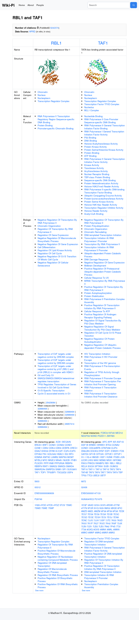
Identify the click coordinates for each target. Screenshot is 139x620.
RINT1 (46, 466)
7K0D (119, 520)
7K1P (90, 523)
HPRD (32, 31)
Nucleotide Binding (93, 116)
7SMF (51, 508)
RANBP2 (99, 463)
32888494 (42, 408)
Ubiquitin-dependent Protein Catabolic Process (102, 255)
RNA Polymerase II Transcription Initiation (100, 389)
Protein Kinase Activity (95, 146)
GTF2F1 (118, 454)
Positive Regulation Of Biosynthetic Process (55, 579)
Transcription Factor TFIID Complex (101, 104)
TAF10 (84, 469)
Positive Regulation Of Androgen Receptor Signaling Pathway (100, 316)
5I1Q (96, 508)
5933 (37, 481)
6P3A (115, 511)
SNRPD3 (50, 469)
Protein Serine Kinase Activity (99, 201)
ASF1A (120, 441)
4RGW (109, 505)
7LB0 (83, 526)
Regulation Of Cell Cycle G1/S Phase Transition (102, 334)
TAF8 (109, 472)
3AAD (90, 505)
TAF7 (103, 472)
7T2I (118, 526)
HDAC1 (60, 454)
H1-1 (83, 457)
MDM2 (102, 460)
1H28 (37, 505)
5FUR (90, 508)
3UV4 (97, 505)
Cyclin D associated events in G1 (54, 393)
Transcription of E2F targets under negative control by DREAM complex (56, 355)
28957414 (69, 423)
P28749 (38, 499)
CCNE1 (38, 447)
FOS (122, 451)
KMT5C (46, 457)
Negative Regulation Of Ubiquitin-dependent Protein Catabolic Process (102, 346)
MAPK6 (63, 457)
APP (110, 441)
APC (104, 441)
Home (22, 5)
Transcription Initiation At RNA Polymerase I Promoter (99, 239)
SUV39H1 (72, 469)
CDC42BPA (95, 447)
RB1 (107, 463)
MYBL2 (38, 460)
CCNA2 (60, 444)
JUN (122, 457)
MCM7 (70, 457)
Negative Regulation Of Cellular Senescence (53, 264)
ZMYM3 (110, 435)
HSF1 (103, 457)
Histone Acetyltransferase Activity (101, 143)
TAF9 (115, 472)
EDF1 (107, 451)
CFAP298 (106, 447)
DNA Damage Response (96, 259)
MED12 (119, 432)
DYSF (101, 451)
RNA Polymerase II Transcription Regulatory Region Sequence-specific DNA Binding (56, 119)
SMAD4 (70, 466)
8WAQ (98, 532)
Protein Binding (45, 125)
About (30, 5)
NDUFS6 (85, 435)
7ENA (116, 517)
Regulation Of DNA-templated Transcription (52, 564)
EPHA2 (38, 454)
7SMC (69, 505)
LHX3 (90, 460)
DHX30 (44, 451)
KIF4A (111, 432)
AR (114, 441)
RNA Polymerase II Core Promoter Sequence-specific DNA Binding (101, 121)
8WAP (91, 532)
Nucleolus (89, 107)
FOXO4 (104, 432)
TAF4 (118, 469)
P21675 (98, 499)
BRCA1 (38, 444)
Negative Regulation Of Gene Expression (58, 244)
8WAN (116, 529)
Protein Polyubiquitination (96, 225)
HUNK (109, 457)
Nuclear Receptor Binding (96, 174)
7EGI (103, 517)
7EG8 (90, 514)
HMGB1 (96, 457)
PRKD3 (91, 463)
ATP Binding (90, 155)
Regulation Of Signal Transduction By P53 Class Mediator (102, 322)
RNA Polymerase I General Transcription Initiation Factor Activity (104, 133)
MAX (96, 460)
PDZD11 (102, 435)
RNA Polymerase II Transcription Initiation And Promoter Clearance (100, 395)
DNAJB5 (85, 451)
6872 (83, 481)
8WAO (84, 532)
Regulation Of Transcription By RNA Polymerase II (55, 230)
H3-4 (88, 457)
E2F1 (61, 451)
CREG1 (73, 447)
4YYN (84, 508)
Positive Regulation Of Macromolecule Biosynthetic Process (56, 552)
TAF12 (98, 469)
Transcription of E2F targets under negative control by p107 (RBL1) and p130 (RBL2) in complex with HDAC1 (56, 369)
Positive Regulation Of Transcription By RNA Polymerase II (103, 288)
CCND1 (68, 444)
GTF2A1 (100, 454)
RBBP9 (38, 466)
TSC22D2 (61, 472)
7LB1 (89, 526)
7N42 (106, 526)
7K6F (113, 523)
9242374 (54, 27)
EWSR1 (115, 451)
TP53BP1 (51, 472)
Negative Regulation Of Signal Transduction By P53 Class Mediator (102, 328)
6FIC (119, 508)
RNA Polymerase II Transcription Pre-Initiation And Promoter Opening (102, 383)
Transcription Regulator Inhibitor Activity (103, 207)
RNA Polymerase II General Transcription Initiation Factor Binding (104, 127)
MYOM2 (117, 460)
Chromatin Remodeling (95, 232)
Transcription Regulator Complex (54, 101)
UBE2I (96, 475)
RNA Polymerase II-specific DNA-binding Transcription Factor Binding (104, 191)
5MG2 (107, 508)
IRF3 (71, 454)
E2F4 (67, 451)
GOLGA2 (51, 454)
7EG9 (96, 514)
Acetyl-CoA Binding (93, 213)
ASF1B (84, 444)
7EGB (110, 514)
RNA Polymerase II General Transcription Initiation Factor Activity (104, 160)
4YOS (50, 505)
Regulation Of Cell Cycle (50, 253)
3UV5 (103, 505)
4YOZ (56, 505)
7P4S (112, 526)
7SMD (38, 508)
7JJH (96, 520)
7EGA (103, 514)
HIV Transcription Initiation (97, 353)
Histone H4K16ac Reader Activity (100, 204)
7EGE (91, 517)
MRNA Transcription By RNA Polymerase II (104, 282)
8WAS (112, 532)
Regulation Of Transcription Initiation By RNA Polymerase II (103, 561)
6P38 (103, 511)
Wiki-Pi (8, 5)
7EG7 (84, 514)
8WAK (103, 529)
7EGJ (109, 517)
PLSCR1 (39, 463)
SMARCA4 (40, 469)
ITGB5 (116, 457)
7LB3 (101, 526)
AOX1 (59, 441)
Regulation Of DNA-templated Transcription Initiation (98, 543)
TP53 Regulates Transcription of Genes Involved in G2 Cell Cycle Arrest (57, 386)
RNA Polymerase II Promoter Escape (102, 378)
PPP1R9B (49, 463)
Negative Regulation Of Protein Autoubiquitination (99, 340)
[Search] (133, 5)
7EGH (97, 517)
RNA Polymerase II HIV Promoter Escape (100, 358)
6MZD (84, 511)
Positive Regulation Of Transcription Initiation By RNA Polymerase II (102, 307)
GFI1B (92, 454)
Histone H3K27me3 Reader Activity (101, 186)
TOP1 (43, 472)
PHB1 (74, 460)
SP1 (64, 469)
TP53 (83, 475)
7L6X (119, 523)
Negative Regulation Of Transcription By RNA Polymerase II (57, 221)
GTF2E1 (109, 454)
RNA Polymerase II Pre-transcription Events (102, 367)
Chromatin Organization (49, 225)
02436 (84, 487)
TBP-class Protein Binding (97, 177)
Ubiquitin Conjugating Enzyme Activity (103, 195)
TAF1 (103, 43)
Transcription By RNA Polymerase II (102, 244)
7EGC (116, 514)
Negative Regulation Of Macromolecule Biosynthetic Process (57, 239)
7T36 (83, 529)
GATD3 (84, 454)
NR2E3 (51, 460)
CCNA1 (52, 444)
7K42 (108, 523)
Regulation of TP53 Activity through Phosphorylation (101, 374)
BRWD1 (101, 444)
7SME (44, 508)
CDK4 (52, 447)
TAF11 (91, 469)
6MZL (90, 511)
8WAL (110, 529)
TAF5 (91, 472)
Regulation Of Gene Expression (53, 235)
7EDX (121, 511)
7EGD (84, 517)
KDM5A (38, 457)
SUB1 (107, 466)
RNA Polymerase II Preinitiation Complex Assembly (104, 300)
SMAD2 (53, 466)
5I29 (101, 508)
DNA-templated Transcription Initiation (102, 235)
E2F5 (72, 451)
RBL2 (118, 463)
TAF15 (106, 469)
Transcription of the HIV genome (100, 363)
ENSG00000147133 (91, 493)
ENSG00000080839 (44, 493)
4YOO (43, 505)
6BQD (114, 508)
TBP (120, 472)
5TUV (62, 505)
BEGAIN (66, 441)
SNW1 (58, 469)
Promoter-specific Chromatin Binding (55, 128)
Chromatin (43, 92)
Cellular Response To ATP (97, 311)
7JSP (102, 520)
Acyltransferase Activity (96, 171)
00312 (38, 487)
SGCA (91, 466)
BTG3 (108, 444)
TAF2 (112, 469)
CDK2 (45, 447)
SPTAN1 (99, 466)
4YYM (116, 505)
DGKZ (38, 451)
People (40, 5)
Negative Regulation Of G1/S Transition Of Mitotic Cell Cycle (57, 258)
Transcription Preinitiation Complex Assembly (101, 586)
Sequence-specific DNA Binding (100, 180)
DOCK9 (94, 451)
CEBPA (65, 447)
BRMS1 (93, 444)
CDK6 (58, 447)
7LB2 (95, 526)
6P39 (109, 511)
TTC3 (89, 475)
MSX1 (109, 460)
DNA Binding (90, 140)
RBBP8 (68, 463)
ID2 (66, 454)
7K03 (113, 520)
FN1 (45, 454)
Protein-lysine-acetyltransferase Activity (103, 198)
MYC (45, 460)
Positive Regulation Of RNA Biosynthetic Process (58, 586)
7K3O (102, 523)
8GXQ (90, 529)
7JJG (90, 520)
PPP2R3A (59, 463)
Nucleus (42, 95)
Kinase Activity (91, 165)
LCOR (84, 460)
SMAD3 (61, 466)
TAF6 (97, 472)
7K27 (95, 523)
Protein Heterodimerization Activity (101, 183)
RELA (84, 466)
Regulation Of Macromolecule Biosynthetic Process (52, 570)
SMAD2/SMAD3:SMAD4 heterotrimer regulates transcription (56, 380)
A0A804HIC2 (87, 499)
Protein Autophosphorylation (98, 293)
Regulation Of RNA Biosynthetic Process (58, 575)
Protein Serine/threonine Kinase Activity (103, 149)
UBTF (103, 475)
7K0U (84, 523)
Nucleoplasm (44, 98)
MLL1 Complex (91, 110)
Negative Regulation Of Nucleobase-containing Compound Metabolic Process (58, 558)
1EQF (84, 505)
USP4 (70, 472)
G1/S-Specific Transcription (51, 390)
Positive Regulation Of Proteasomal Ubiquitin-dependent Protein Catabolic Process (102, 271)
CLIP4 (114, 447)
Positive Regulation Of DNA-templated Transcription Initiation (103, 555)
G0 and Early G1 (46, 375)
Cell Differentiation (46, 247)
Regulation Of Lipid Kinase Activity (55, 250)
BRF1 (45, 444)
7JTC (108, 520)
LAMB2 (54, 457)
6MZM (97, 511)
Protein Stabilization (94, 296)
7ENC (84, 520)
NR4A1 (59, 460)
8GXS (96, 529)
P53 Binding (90, 137)
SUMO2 (114, 466)
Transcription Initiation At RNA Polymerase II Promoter (99, 249)
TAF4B (84, 472)
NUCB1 (67, 460)
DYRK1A (53, 451)
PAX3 (84, 463)
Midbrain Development (95, 265)
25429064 (50, 402)
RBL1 (56, 43)
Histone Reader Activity (95, 210)
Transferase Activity (94, 168)
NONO (94, 435)
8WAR (105, 532)
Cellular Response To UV (96, 277)
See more (39, 590)
